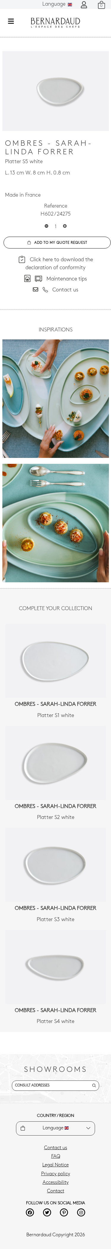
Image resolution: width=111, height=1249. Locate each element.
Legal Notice (55, 1165)
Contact (55, 1191)
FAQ (55, 1156)
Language (54, 4)
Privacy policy (55, 1174)
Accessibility (56, 1182)
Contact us (55, 1148)
